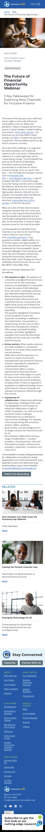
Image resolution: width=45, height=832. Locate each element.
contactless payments (17, 237)
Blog (14, 11)
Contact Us (9, 771)
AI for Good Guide (9, 737)
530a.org (8, 731)
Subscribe (10, 662)
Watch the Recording (17, 474)
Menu (33, 4)
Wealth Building (27, 690)
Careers (8, 693)
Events (26, 722)
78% (17, 137)
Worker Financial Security (27, 682)
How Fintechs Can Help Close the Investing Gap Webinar (19, 518)
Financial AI (28, 696)
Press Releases (30, 718)
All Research (10, 707)
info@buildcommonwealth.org (19, 800)
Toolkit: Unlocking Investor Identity (9, 746)
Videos (26, 727)
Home (7, 11)
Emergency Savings (10, 712)
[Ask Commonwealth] (39, 823)
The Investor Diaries (10, 719)
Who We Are (10, 676)
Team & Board (11, 689)
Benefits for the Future (10, 726)
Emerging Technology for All (17, 618)
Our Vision (9, 680)
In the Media (29, 713)
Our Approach (30, 676)
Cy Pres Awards (7, 781)
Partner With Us (31, 662)
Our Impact (10, 684)
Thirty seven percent (25, 132)
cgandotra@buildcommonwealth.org (20, 468)
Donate (8, 776)
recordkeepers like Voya (21, 178)
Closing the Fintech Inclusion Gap (19, 567)
